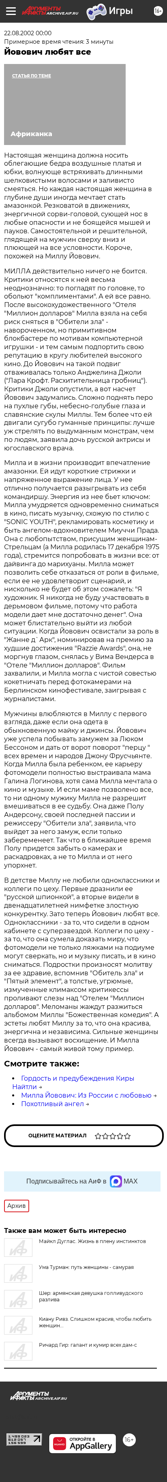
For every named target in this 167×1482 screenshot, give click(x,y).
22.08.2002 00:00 (27, 33)
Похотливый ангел (52, 1104)
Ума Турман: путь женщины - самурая (86, 1267)
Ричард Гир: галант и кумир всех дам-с (88, 1345)
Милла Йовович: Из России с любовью (86, 1095)
